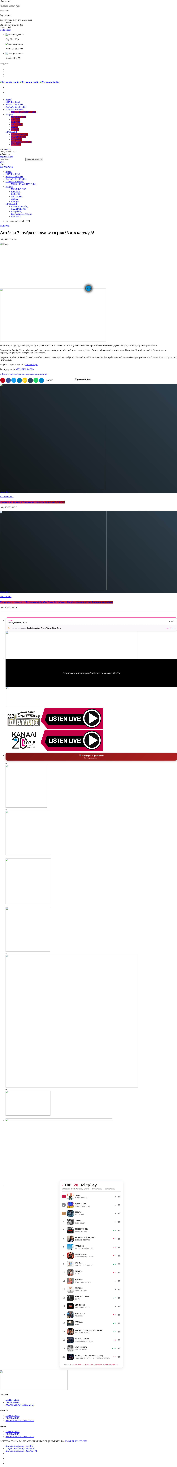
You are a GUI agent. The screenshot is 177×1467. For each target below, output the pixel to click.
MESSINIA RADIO (25, 369)
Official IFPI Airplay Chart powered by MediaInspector (94, 1364)
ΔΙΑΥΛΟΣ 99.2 (6, 497)
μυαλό (29, 374)
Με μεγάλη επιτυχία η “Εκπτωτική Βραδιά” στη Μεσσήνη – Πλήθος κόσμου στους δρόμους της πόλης (56, 602)
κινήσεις (14, 374)
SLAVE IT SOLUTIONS (76, 1441)
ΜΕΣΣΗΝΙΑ (5, 596)
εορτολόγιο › (170, 628)
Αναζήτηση (34, 159)
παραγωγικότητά (39, 374)
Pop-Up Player (6, 156)
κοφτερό (22, 374)
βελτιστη (6, 374)
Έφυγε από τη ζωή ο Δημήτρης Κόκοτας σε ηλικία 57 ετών (32, 502)
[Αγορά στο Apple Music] (119, 1196)
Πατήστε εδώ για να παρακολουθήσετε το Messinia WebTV (91, 673)
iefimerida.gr (31, 364)
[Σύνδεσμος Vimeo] (29, 82)
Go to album (5, 30)
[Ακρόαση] (70, 1196)
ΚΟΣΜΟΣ (4, 226)
